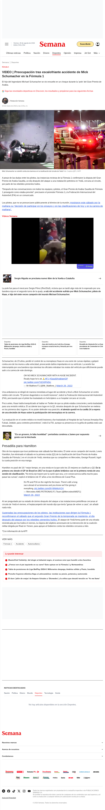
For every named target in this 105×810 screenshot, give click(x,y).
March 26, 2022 (64, 385)
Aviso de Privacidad (11, 798)
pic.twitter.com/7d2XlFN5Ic (37, 382)
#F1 (47, 378)
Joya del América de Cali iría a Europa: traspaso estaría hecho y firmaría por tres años (57, 346)
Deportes (15, 62)
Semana (5, 62)
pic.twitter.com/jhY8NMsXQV (49, 488)
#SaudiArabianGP (58, 378)
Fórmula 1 (7, 544)
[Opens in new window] (8, 791)
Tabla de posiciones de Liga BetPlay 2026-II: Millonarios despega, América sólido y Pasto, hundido (20, 346)
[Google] (3, 791)
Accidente (20, 544)
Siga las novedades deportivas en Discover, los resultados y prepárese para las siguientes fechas (49, 91)
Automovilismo (34, 544)
